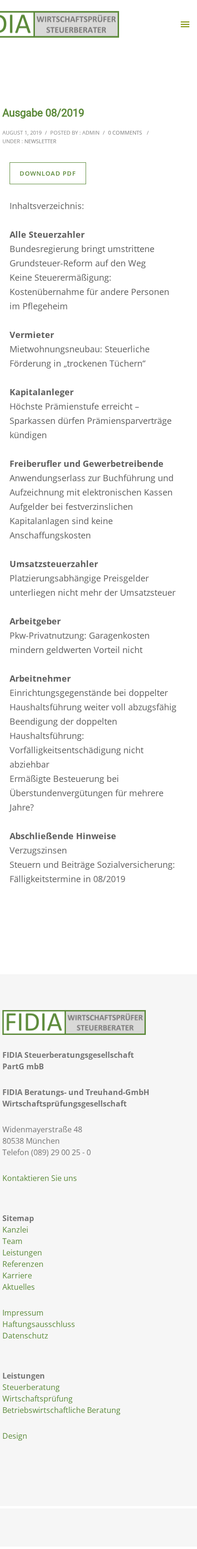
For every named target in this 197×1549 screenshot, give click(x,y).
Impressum (23, 1312)
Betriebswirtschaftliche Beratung (61, 1410)
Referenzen (23, 1264)
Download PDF (48, 173)
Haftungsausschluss (38, 1324)
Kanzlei (15, 1229)
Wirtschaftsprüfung (37, 1398)
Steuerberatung (31, 1387)
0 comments (125, 132)
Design (14, 1436)
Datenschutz (25, 1335)
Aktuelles (18, 1287)
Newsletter (40, 141)
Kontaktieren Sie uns (39, 1178)
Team (12, 1241)
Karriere (17, 1275)
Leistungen (22, 1252)
